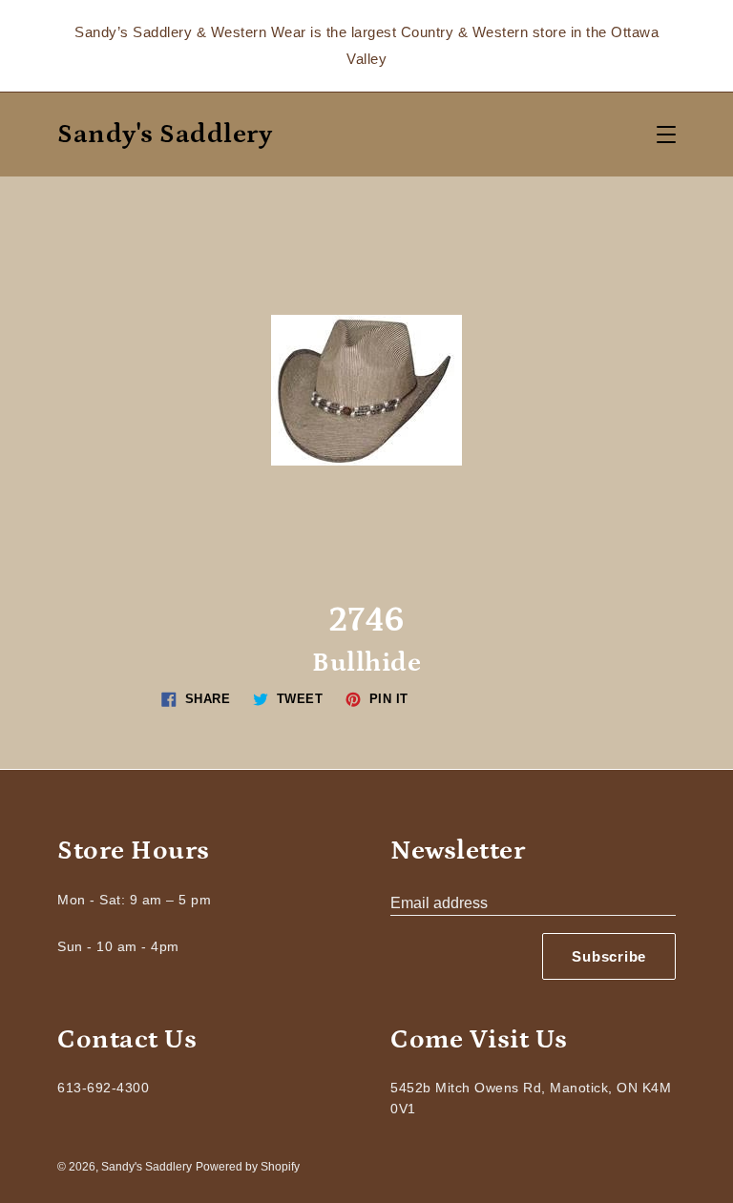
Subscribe (609, 956)
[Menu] (666, 135)
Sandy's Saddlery (164, 135)
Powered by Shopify (248, 1166)
